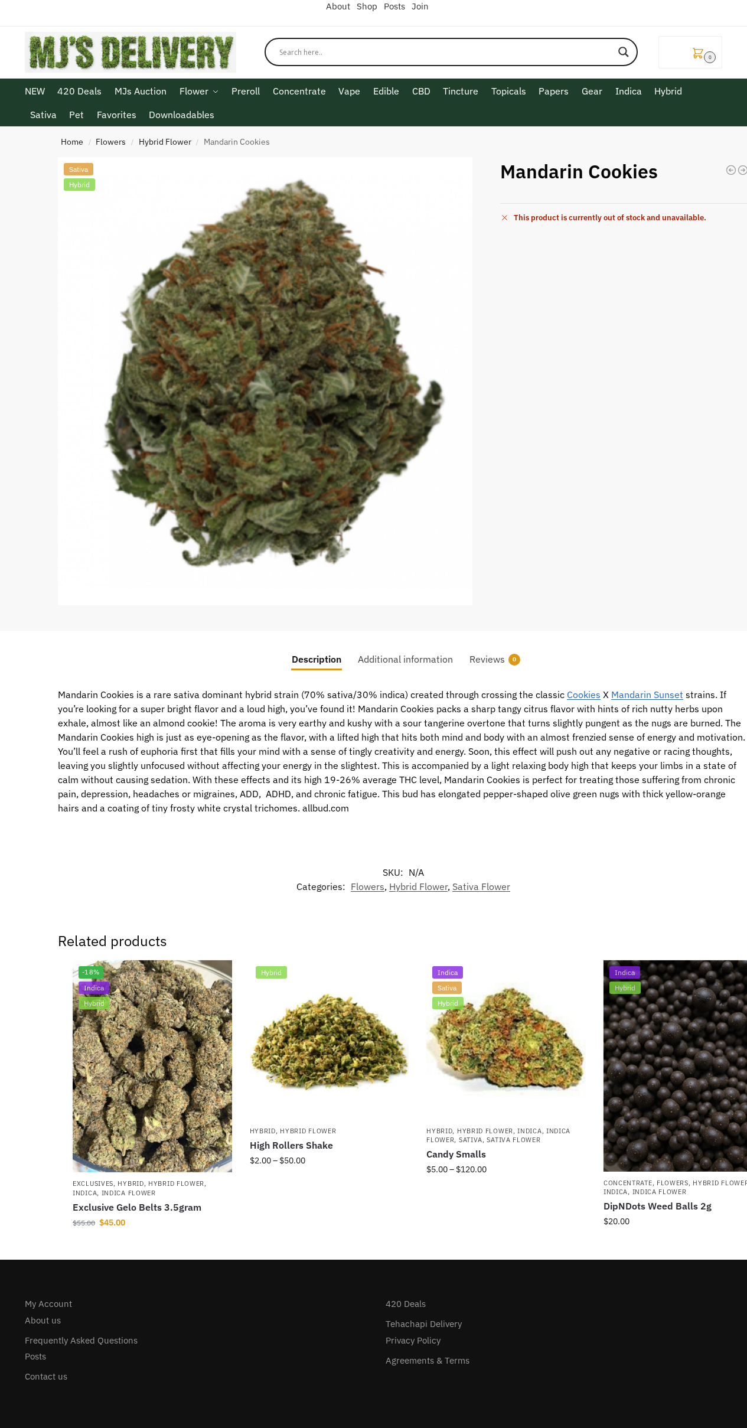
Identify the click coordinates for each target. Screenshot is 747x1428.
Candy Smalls (456, 1154)
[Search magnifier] (623, 52)
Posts (35, 1356)
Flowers (111, 141)
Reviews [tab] (492, 659)
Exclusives (93, 1183)
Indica (85, 1193)
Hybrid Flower (165, 141)
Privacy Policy (413, 1340)
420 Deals (406, 1303)
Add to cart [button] (152, 1248)
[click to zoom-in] (265, 381)
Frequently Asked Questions (81, 1340)
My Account (48, 1303)
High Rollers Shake (291, 1145)
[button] (690, 52)
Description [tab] (316, 659)
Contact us (46, 1376)
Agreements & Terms (427, 1360)
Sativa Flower (481, 886)
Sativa (470, 1140)
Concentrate (628, 1183)
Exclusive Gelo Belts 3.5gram (137, 1207)
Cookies (584, 694)
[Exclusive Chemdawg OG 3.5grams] (731, 170)
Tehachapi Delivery (424, 1323)
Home (72, 141)
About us (43, 1320)
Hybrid (130, 1183)
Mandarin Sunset (647, 694)
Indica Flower (129, 1193)
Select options (329, 1186)
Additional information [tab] (405, 659)
